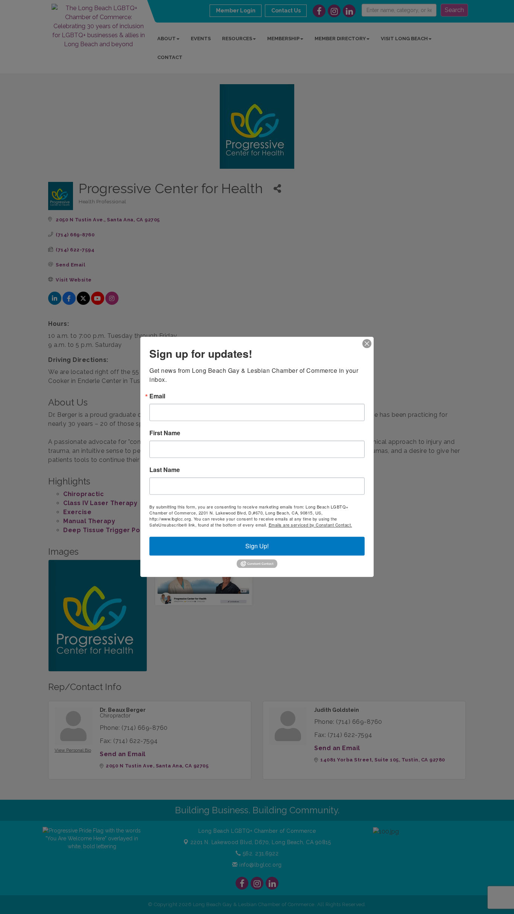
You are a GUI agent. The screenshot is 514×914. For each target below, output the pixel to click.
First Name (164, 433)
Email (157, 396)
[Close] (366, 343)
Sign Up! (257, 546)
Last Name (164, 470)
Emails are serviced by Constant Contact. (310, 525)
